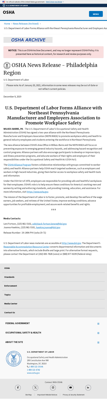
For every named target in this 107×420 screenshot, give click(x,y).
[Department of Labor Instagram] (53, 388)
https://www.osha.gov (37, 191)
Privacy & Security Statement (73, 395)
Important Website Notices (47, 395)
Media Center (10, 303)
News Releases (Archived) (26, 23)
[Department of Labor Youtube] (71, 388)
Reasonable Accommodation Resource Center (26, 246)
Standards (9, 277)
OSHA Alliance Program (19, 164)
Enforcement (10, 285)
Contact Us (9, 312)
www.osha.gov (33, 373)
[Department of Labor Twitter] (35, 388)
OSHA (8, 12)
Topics (7, 294)
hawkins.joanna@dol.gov (48, 227)
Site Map (28, 395)
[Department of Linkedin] (88, 388)
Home (7, 23)
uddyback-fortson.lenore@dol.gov (49, 223)
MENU (96, 14)
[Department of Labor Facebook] (18, 388)
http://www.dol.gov (71, 243)
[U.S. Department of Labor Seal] (13, 358)
